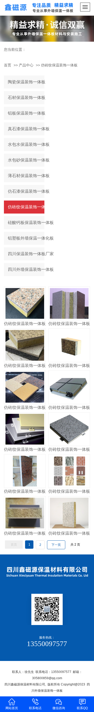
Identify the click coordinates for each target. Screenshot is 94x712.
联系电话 (35, 708)
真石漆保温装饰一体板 (26, 129)
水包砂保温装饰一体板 (26, 160)
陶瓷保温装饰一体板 (26, 82)
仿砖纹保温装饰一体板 (59, 65)
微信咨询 (58, 708)
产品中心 (26, 65)
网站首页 (11, 708)
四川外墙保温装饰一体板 (26, 269)
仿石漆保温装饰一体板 (26, 191)
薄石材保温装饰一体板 (26, 175)
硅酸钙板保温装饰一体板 (26, 222)
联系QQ (82, 708)
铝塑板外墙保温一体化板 (26, 238)
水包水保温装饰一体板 (26, 144)
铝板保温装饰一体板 (26, 113)
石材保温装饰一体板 (26, 97)
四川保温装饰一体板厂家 (26, 254)
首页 (7, 65)
